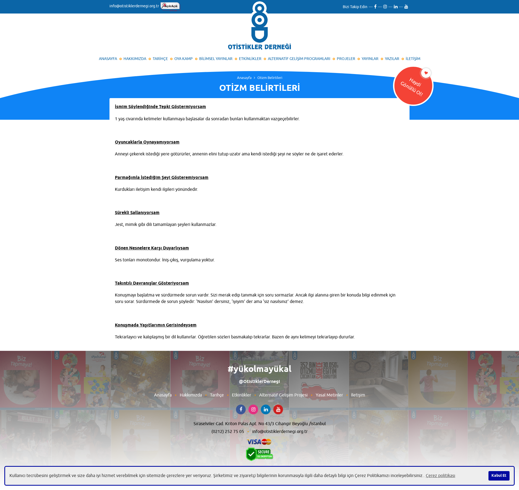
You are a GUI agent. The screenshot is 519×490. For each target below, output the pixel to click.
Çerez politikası (440, 475)
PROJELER (346, 58)
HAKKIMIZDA (135, 58)
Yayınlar (370, 58)
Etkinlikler (241, 395)
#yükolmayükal (259, 369)
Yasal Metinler (329, 395)
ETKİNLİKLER (250, 58)
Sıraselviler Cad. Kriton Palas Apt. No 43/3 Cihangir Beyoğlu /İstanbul (260, 423)
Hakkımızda (191, 395)
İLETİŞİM (413, 58)
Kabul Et (498, 475)
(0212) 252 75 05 (227, 431)
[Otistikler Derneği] (259, 26)
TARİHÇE (160, 58)
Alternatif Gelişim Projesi (283, 395)
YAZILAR (392, 58)
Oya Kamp (183, 58)
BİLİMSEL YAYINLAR (215, 58)
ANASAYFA (108, 58)
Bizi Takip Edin (355, 7)
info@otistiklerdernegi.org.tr (134, 6)
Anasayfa (244, 77)
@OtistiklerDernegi (259, 382)
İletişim (358, 395)
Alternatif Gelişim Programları (299, 58)
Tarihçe (217, 395)
